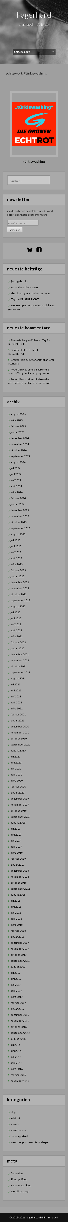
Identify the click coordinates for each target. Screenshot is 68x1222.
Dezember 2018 (20, 870)
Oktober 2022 (19, 594)
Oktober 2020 (19, 738)
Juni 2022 (16, 618)
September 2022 (20, 600)
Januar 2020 (17, 792)
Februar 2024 (18, 498)
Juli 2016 (15, 1044)
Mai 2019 (16, 840)
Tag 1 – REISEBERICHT (26, 299)
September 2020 (20, 744)
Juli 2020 (15, 756)
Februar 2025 (18, 426)
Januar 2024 (17, 504)
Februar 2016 (18, 1074)
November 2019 (20, 804)
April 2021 (16, 702)
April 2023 (16, 558)
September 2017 (20, 960)
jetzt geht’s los (20, 281)
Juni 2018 (16, 906)
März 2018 (17, 924)
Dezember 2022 (20, 582)
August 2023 (18, 534)
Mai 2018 (16, 912)
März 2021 (17, 708)
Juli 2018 (15, 900)
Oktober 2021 (19, 666)
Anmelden (17, 1173)
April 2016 (16, 1062)
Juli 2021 (15, 684)
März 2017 (17, 996)
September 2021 (20, 672)
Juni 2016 (16, 1050)
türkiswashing (34, 161)
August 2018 (18, 894)
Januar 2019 (17, 864)
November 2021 (20, 660)
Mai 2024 (16, 480)
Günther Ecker (19, 350)
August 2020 (18, 750)
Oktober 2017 (19, 954)
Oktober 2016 (19, 1026)
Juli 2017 (15, 972)
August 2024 (18, 462)
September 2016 (20, 1032)
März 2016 (17, 1068)
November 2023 (20, 516)
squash (15, 1124)
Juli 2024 (15, 468)
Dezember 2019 (20, 798)
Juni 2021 (16, 690)
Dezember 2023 (20, 510)
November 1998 (20, 1080)
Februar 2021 (18, 714)
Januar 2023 (17, 576)
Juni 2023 (16, 546)
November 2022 (20, 588)
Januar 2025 (17, 432)
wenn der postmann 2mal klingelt (30, 1142)
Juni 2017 (16, 978)
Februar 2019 (18, 858)
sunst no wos (18, 1130)
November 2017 (20, 948)
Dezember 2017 (20, 942)
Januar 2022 (17, 648)
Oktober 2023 (19, 522)
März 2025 (17, 420)
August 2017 (18, 966)
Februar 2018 (18, 930)
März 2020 (17, 780)
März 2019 (17, 852)
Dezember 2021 (20, 654)
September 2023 (20, 528)
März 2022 (17, 636)
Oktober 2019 (19, 810)
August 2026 (18, 414)
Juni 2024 (16, 474)
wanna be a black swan (24, 287)
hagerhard (34, 14)
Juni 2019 (16, 834)
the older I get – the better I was (30, 293)
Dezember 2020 (20, 726)
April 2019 (16, 846)
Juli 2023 (15, 540)
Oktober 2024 (19, 450)
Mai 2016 (16, 1056)
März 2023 (17, 564)
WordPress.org (20, 1191)
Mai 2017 (16, 984)
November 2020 (20, 732)
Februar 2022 (18, 642)
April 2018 (16, 918)
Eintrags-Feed (19, 1179)
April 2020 (16, 774)
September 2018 (20, 888)
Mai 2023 (16, 552)
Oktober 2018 (19, 882)
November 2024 (20, 444)
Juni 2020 (16, 762)
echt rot (15, 1118)
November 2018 (20, 876)
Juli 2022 (15, 612)
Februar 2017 (18, 1002)
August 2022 (18, 606)
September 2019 (20, 816)
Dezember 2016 (20, 1014)
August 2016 (18, 1038)
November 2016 (20, 1020)
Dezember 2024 (20, 438)
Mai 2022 (16, 624)
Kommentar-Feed (21, 1185)
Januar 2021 (17, 720)
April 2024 (16, 486)
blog (13, 1112)
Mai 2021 (16, 696)
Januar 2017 (17, 1008)
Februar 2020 (18, 786)
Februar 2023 (18, 570)
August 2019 (18, 822)
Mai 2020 (16, 768)
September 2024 (20, 456)
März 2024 (17, 492)
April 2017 (16, 990)
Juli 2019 (15, 828)
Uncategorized (19, 1136)
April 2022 (16, 630)
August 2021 (18, 678)
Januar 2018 (17, 936)
